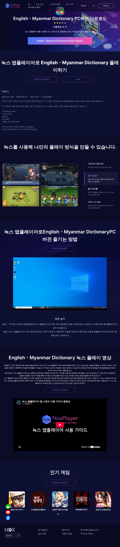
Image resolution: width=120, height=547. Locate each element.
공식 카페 (42, 533)
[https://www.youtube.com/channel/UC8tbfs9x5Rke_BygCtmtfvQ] (8, 512)
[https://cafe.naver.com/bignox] (8, 506)
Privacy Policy (87, 533)
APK (78, 79)
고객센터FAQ (54, 4)
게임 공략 (40, 4)
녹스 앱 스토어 (34, 7)
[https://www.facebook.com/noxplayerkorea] (8, 517)
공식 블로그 (43, 530)
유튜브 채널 (67, 533)
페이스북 (65, 530)
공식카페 (69, 4)
